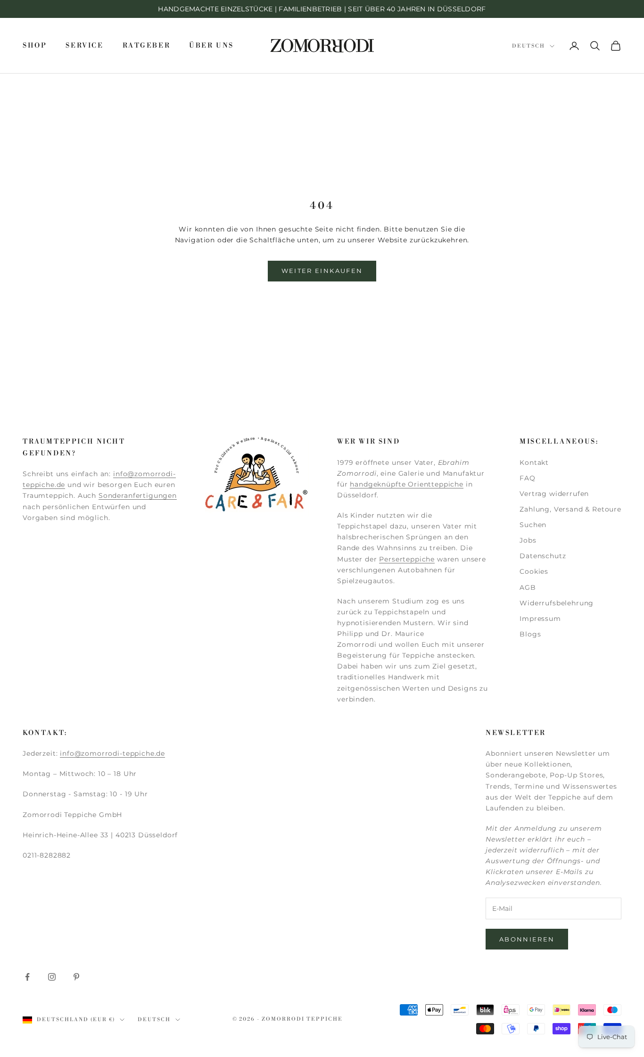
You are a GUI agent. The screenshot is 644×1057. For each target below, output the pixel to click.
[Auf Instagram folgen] (52, 977)
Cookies (534, 571)
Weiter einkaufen (322, 270)
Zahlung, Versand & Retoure (570, 509)
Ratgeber (147, 45)
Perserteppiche (407, 559)
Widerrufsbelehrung (557, 603)
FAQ (528, 478)
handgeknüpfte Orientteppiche (406, 484)
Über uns (211, 45)
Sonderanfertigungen (138, 495)
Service (84, 45)
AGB (528, 587)
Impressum (540, 618)
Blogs (530, 634)
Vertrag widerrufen (554, 493)
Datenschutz (543, 556)
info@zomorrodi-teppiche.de (112, 753)
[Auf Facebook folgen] (27, 977)
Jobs (528, 540)
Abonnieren (526, 939)
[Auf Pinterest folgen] (76, 977)
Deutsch (528, 46)
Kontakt (534, 462)
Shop (35, 45)
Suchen (533, 524)
